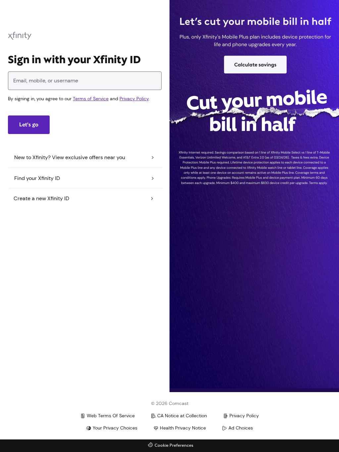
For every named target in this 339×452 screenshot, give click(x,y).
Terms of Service (91, 99)
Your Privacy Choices (115, 428)
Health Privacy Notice (183, 428)
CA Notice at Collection (182, 416)
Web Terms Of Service (111, 416)
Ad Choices (240, 428)
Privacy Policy (134, 99)
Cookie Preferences (174, 445)
